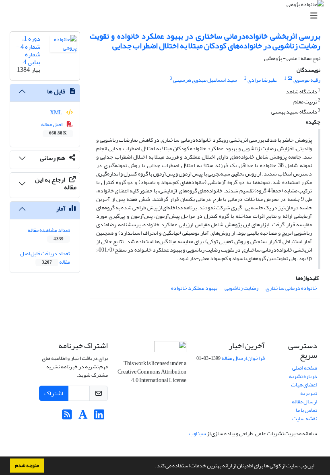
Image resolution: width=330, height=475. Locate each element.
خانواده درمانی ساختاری (291, 288)
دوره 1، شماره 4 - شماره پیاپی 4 (28, 50)
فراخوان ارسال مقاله (243, 358)
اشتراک (53, 393)
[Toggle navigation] (167, 16)
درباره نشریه (303, 376)
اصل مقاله (54, 128)
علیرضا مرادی (262, 79)
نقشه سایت (304, 418)
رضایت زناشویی (241, 288)
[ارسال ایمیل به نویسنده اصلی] (290, 78)
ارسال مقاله (304, 401)
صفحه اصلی (304, 367)
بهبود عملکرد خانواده (194, 288)
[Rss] (67, 416)
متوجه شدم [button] (27, 465)
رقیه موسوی (306, 79)
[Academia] (83, 416)
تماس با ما (306, 410)
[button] (153, 466)
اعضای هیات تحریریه (304, 389)
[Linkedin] (99, 416)
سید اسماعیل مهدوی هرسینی (205, 79)
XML (56, 112)
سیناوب (197, 433)
